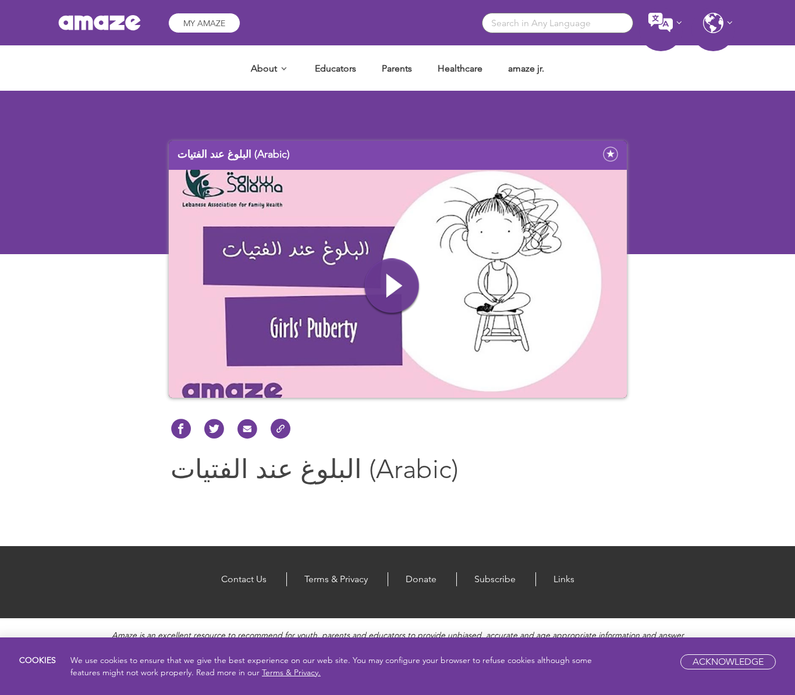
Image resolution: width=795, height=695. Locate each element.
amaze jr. (526, 68)
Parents (397, 68)
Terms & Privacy (336, 578)
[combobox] (557, 23)
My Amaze (204, 23)
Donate (421, 578)
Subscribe (495, 578)
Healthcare (460, 68)
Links (563, 578)
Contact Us (244, 578)
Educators (335, 68)
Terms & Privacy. (291, 672)
